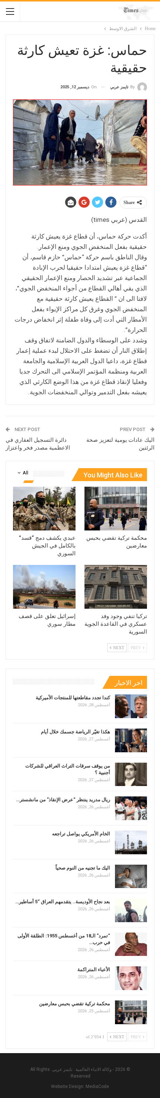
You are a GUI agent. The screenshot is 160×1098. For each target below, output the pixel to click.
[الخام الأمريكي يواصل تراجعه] (131, 842)
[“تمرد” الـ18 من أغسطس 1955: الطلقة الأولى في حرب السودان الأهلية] (131, 944)
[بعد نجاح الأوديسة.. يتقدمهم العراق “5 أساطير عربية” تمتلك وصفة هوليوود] (131, 910)
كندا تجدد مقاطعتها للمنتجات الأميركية (73, 697)
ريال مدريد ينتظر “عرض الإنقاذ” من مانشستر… (63, 799)
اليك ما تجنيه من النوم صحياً (82, 868)
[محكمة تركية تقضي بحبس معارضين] (115, 508)
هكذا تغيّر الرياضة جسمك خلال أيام (75, 731)
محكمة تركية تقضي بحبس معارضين (74, 1003)
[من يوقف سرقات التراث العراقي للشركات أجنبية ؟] (131, 774)
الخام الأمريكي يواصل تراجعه (81, 833)
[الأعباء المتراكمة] (131, 978)
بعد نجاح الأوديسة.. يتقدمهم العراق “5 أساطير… (62, 901)
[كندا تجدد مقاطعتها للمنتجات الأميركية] (131, 706)
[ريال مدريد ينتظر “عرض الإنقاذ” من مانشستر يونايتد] (131, 808)
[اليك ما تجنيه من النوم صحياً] (131, 876)
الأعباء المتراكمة (93, 969)
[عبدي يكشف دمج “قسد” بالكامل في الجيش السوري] (44, 508)
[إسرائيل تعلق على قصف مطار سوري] (44, 587)
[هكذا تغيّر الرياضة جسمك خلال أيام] (131, 740)
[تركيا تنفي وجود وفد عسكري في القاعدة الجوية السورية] (115, 587)
